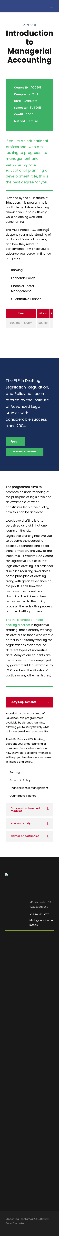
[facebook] (7, 1228)
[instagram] (12, 1228)
